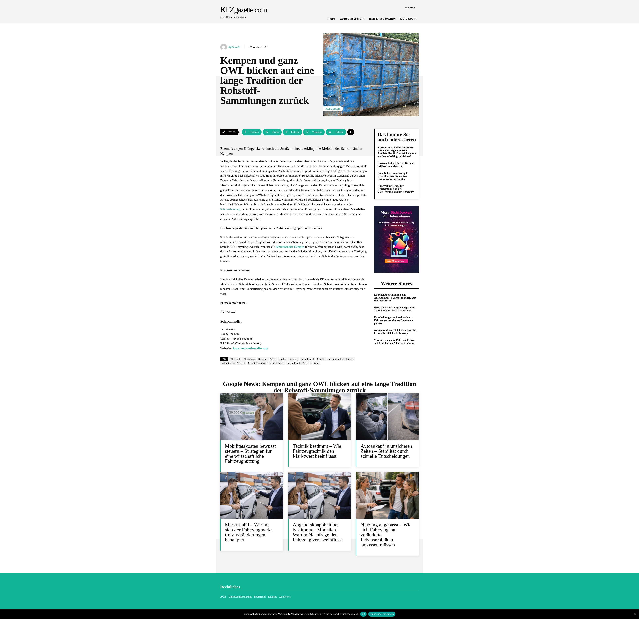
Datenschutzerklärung (382, 614)
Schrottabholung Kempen (341, 359)
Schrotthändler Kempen (290, 246)
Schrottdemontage (257, 363)
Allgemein (333, 109)
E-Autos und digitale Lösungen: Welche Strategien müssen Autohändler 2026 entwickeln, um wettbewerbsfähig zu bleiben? (397, 152)
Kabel (273, 359)
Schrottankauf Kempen (233, 363)
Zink (316, 363)
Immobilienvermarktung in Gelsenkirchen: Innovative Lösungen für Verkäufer (393, 176)
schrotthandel (277, 363)
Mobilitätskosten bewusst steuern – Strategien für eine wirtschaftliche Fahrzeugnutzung (250, 453)
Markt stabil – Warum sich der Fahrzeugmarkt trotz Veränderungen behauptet (248, 532)
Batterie (262, 359)
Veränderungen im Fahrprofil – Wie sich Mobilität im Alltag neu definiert (394, 341)
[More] (350, 132)
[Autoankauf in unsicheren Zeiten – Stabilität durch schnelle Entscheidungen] (387, 416)
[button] (410, 7)
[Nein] (635, 614)
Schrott (321, 359)
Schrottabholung (230, 209)
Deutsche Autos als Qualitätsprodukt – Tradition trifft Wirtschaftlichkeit (395, 309)
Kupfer (282, 359)
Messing (293, 359)
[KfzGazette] (224, 47)
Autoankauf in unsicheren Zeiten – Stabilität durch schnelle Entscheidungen (386, 451)
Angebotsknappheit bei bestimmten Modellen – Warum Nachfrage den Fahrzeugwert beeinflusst (318, 532)
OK (363, 614)
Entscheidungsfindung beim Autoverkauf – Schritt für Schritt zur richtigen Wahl (395, 297)
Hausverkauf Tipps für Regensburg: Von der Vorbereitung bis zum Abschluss (396, 188)
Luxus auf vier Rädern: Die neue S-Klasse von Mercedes (396, 165)
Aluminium (249, 359)
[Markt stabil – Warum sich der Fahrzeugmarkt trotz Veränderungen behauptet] (251, 495)
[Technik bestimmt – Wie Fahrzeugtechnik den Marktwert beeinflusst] (319, 416)
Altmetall (235, 359)
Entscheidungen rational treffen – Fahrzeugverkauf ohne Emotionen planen (393, 320)
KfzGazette (234, 47)
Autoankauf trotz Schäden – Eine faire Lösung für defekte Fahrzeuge (396, 332)
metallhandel (307, 359)
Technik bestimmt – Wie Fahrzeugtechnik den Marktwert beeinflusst (317, 451)
